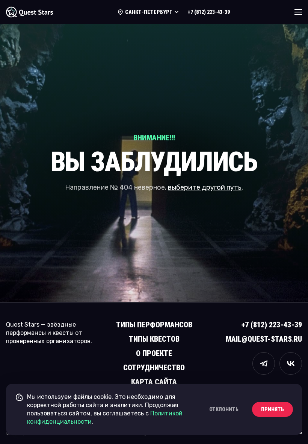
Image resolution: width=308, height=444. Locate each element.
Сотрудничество (154, 367)
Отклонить (224, 409)
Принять (272, 409)
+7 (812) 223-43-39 (208, 12)
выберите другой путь (205, 187)
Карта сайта (154, 382)
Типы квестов (154, 339)
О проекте (154, 353)
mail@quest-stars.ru (264, 339)
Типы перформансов (154, 325)
